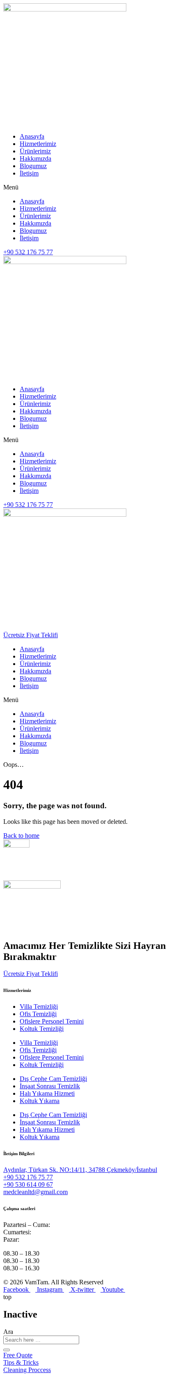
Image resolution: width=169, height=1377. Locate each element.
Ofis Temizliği (38, 1013)
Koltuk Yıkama (39, 1100)
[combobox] (41, 1340)
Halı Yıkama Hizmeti (47, 1093)
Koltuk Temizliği (42, 1028)
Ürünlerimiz (35, 151)
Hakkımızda (35, 158)
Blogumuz (33, 165)
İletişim (29, 173)
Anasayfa (32, 136)
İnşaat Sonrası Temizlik (50, 1086)
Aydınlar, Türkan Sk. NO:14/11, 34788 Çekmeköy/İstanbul (80, 1169)
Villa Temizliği (39, 1006)
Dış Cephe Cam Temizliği (53, 1078)
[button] (84, 187)
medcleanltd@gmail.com (35, 1191)
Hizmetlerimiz (38, 143)
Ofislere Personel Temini (52, 1021)
